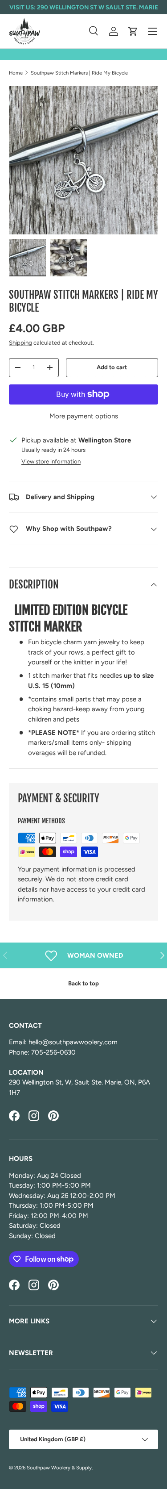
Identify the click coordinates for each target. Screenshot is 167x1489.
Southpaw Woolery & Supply (59, 1467)
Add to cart (112, 367)
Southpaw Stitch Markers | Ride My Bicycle (79, 73)
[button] (133, 31)
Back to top (83, 983)
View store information (51, 461)
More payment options (83, 416)
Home (16, 73)
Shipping (20, 342)
